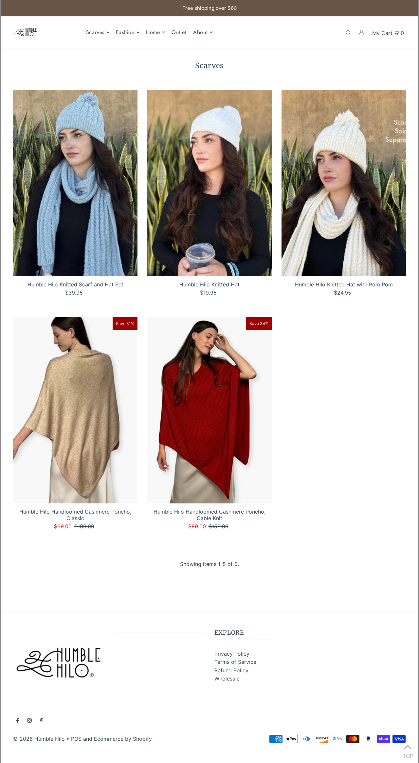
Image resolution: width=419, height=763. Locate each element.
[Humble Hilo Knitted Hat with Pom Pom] (344, 183)
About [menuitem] (200, 32)
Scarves (95, 32)
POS (76, 739)
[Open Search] (348, 32)
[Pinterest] (42, 721)
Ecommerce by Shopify (123, 739)
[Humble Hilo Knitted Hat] (209, 183)
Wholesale (227, 678)
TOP (407, 754)
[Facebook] (17, 721)
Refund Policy (231, 670)
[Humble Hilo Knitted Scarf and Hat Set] (75, 183)
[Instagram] (29, 721)
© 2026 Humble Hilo (39, 739)
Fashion (125, 32)
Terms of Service (235, 662)
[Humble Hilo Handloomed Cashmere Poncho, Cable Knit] (209, 410)
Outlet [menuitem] (179, 32)
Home (153, 32)
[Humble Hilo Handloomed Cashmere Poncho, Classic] (75, 410)
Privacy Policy (231, 653)
